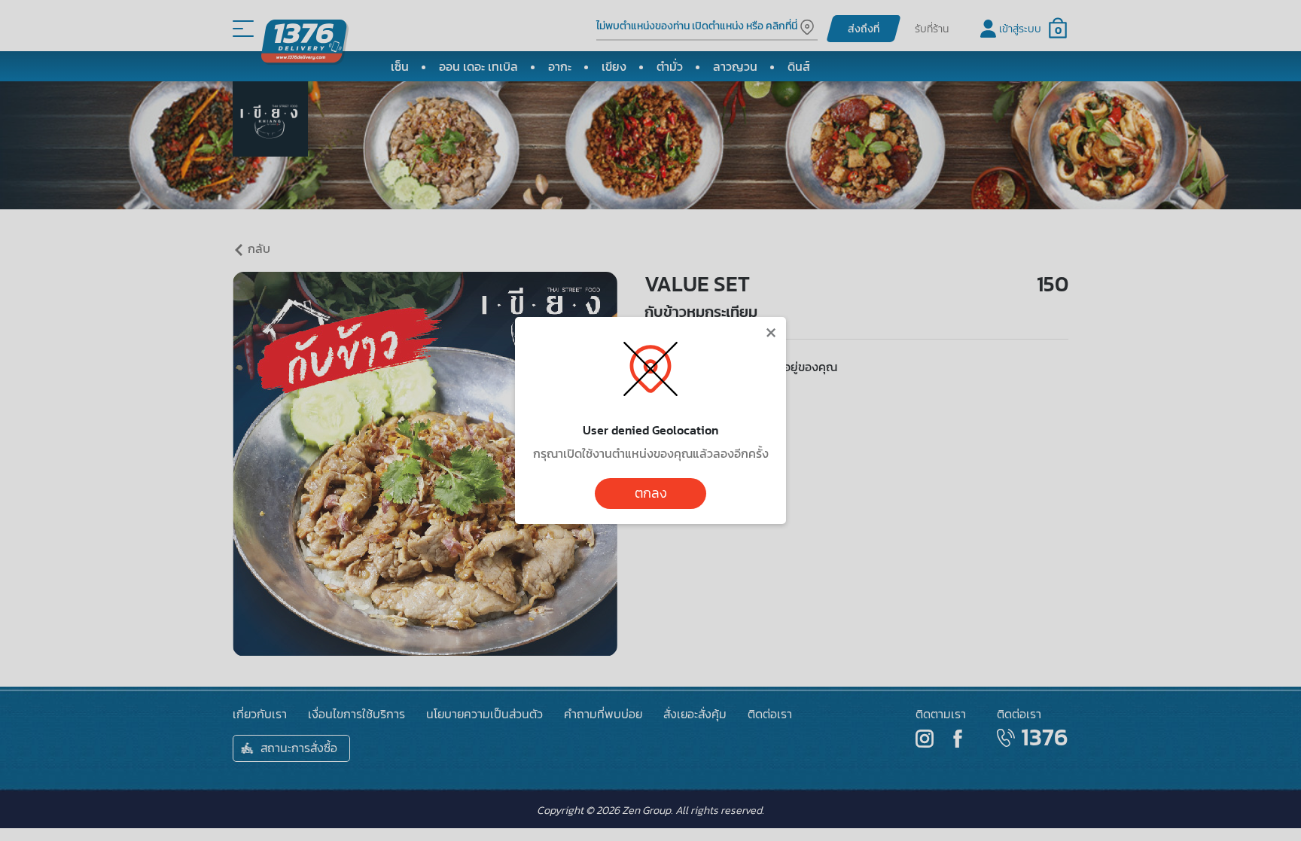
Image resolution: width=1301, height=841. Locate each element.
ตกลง (651, 493)
